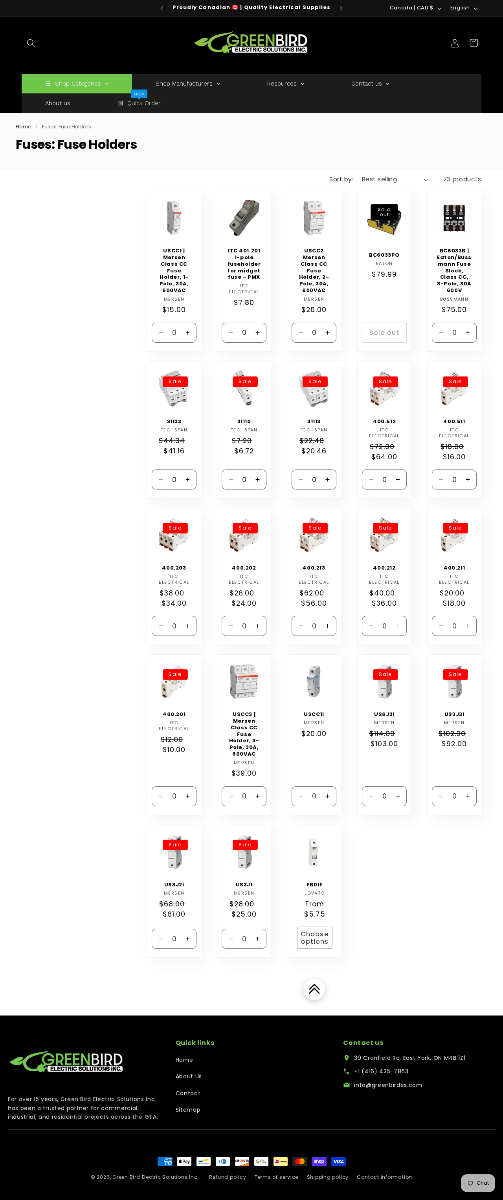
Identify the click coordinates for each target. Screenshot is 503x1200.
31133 (174, 421)
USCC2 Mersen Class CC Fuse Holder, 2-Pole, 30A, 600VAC (314, 271)
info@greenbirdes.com (388, 1085)
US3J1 (244, 885)
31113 (314, 421)
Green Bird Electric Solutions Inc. (155, 1177)
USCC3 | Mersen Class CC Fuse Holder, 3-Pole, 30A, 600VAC (244, 734)
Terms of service (276, 1176)
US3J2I (174, 885)
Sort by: (341, 179)
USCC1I (314, 714)
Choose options (315, 938)
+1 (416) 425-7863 (381, 1071)
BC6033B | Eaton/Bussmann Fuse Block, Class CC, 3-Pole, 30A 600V (454, 271)
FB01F (315, 885)
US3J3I (454, 714)
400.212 (384, 568)
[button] (31, 42)
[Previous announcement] (162, 8)
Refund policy (227, 1176)
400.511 (454, 421)
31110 (244, 421)
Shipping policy (328, 1176)
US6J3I (384, 714)
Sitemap (188, 1110)
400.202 (244, 568)
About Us (189, 1076)
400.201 (174, 714)
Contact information (384, 1176)
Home (23, 126)
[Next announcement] (341, 8)
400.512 (384, 421)
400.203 (174, 568)
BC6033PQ (384, 255)
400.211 (454, 568)
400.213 (314, 568)
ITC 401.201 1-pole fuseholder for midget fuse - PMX (244, 264)
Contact (188, 1093)
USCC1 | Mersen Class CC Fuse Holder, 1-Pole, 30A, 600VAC (174, 271)
